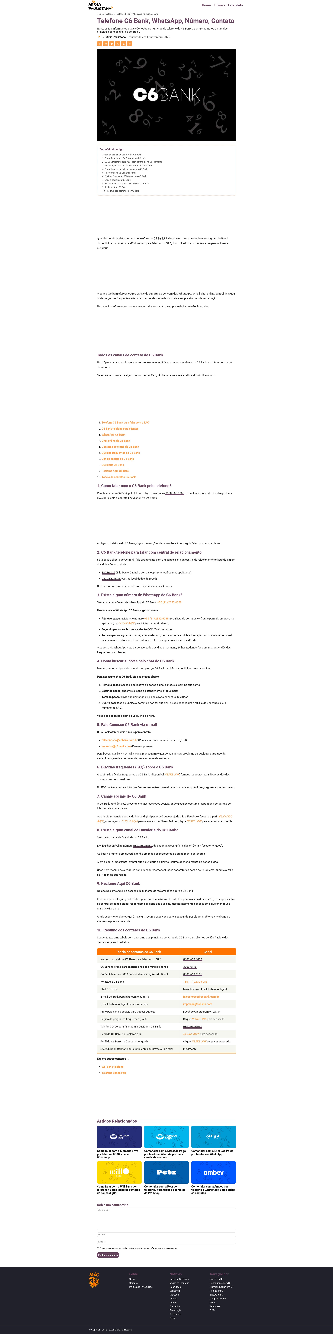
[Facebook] (99, 43)
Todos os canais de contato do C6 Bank (121, 154)
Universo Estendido (228, 5)
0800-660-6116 (111, 578)
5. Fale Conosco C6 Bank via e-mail (119, 172)
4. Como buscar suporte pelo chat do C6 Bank (125, 169)
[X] (117, 43)
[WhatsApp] (105, 43)
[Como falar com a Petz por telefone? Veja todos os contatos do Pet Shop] (166, 1172)
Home (206, 5)
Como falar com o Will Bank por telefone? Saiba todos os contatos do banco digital (118, 1190)
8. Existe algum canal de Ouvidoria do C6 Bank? (125, 183)
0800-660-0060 (174, 493)
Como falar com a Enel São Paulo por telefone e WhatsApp (212, 1152)
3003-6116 (108, 572)
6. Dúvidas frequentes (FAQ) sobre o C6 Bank (124, 176)
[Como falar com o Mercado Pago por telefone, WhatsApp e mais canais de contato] (166, 1137)
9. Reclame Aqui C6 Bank (114, 187)
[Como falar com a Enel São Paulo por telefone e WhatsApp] (213, 1137)
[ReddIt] (129, 43)
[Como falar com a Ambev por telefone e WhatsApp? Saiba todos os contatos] (213, 1172)
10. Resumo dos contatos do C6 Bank (120, 190)
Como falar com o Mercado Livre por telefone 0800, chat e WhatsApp (117, 1154)
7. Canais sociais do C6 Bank (116, 179)
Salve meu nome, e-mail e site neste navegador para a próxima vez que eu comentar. (138, 1248)
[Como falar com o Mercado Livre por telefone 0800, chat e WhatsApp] (119, 1137)
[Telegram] (111, 43)
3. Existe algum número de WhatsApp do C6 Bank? (127, 165)
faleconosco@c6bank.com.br (119, 740)
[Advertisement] (166, 217)
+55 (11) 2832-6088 (169, 602)
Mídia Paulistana (116, 37)
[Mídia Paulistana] (99, 37)
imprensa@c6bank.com (116, 746)
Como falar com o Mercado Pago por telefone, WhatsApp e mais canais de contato (165, 1154)
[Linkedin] (123, 43)
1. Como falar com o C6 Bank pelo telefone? (123, 158)
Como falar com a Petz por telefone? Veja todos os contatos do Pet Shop (164, 1190)
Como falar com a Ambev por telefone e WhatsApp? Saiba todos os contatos (213, 1190)
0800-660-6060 (142, 845)
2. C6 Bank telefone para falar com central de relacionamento (132, 161)
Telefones (108, 13)
